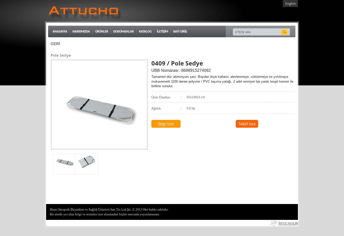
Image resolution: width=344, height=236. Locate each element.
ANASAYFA (60, 31)
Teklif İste (247, 124)
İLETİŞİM (162, 31)
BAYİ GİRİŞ (180, 31)
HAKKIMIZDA (81, 31)
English (290, 3)
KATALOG (145, 31)
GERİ (55, 44)
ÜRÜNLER (101, 31)
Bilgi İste (166, 124)
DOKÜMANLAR (123, 31)
